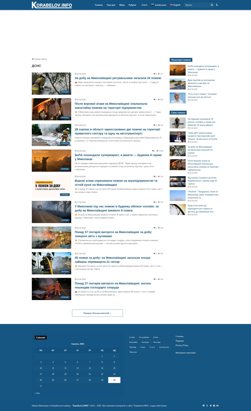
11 (53, 368)
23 (114, 374)
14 (90, 368)
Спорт (143, 347)
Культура (145, 342)
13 (78, 368)
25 (53, 380)
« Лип (37, 393)
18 (53, 374)
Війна (122, 5)
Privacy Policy (182, 345)
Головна (99, 5)
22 (102, 374)
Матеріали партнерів (186, 353)
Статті (144, 5)
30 (114, 380)
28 (90, 380)
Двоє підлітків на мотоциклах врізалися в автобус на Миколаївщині (201, 83)
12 (65, 368)
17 (41, 374)
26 (65, 380)
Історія (132, 337)
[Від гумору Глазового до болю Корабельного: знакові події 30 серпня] (178, 181)
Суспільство (164, 347)
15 (102, 368)
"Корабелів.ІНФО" (80, 406)
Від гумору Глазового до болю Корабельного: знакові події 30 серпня (202, 180)
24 (41, 380)
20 (78, 374)
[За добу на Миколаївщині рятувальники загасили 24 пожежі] (178, 150)
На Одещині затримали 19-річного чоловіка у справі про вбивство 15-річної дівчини (201, 122)
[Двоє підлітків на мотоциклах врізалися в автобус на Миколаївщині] (178, 84)
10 (41, 368)
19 (65, 374)
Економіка (133, 342)
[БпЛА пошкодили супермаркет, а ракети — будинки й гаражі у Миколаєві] (178, 70)
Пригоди (132, 347)
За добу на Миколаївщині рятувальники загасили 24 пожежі (118, 78)
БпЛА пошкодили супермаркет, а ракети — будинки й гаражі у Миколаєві (203, 69)
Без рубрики (144, 337)
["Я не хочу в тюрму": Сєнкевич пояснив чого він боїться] (178, 98)
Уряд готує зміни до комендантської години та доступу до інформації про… (201, 208)
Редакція (180, 341)
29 (102, 380)
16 (114, 368)
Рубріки (132, 5)
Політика (157, 342)
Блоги (155, 337)
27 (78, 380)
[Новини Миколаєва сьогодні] (52, 5)
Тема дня (111, 5)
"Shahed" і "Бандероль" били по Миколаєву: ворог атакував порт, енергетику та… (203, 194)
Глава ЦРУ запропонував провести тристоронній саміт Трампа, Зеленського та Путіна (202, 136)
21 (90, 374)
